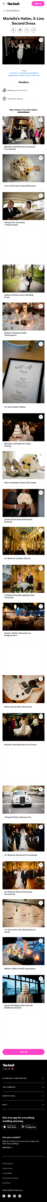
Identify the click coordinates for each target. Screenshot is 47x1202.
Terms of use (7, 1168)
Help (4, 1105)
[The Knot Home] (13, 4)
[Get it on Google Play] (29, 1126)
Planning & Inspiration (14, 1078)
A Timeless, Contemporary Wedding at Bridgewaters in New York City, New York (24, 74)
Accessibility (7, 1173)
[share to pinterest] (20, 30)
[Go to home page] (8, 1066)
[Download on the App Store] (10, 1126)
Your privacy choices (10, 1178)
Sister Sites (8, 1096)
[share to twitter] (26, 30)
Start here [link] (6, 1147)
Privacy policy (7, 1163)
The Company (9, 1087)
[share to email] (33, 30)
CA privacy (6, 1183)
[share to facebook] (13, 30)
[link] (3, 1196)
